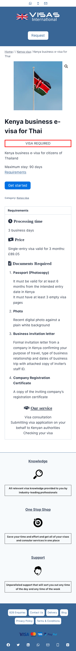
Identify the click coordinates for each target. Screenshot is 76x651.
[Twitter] (18, 644)
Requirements (15, 172)
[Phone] (38, 3)
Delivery (52, 612)
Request (38, 35)
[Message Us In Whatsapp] (38, 644)
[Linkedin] (28, 644)
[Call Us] (58, 644)
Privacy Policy (24, 620)
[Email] (45, 3)
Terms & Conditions (48, 620)
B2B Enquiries (17, 612)
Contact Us (36, 612)
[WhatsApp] (30, 3)
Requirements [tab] (18, 210)
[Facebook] (8, 644)
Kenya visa (23, 197)
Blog (64, 612)
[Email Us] (48, 644)
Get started (17, 185)
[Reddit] (67, 644)
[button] (66, 66)
